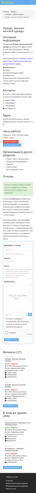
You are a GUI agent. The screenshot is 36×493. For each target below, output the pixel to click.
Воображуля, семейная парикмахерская (14, 450)
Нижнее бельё (12, 167)
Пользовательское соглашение (17, 486)
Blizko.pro (7, 2)
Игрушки (10, 164)
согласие (9, 324)
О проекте (9, 481)
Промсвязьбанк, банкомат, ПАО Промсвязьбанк (17, 424)
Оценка (7, 258)
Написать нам (11, 489)
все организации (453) (12, 467)
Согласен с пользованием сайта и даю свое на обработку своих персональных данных (17, 323)
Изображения (9, 281)
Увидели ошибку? (10, 141)
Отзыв (6, 266)
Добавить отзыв (11, 339)
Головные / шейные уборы (14, 14)
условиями (18, 319)
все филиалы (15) (10, 406)
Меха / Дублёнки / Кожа (15, 169)
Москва (13, 12)
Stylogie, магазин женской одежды (15, 360)
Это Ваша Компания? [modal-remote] (12, 145)
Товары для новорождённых (17, 161)
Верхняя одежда (15, 64)
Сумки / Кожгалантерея (16, 61)
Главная (6, 12)
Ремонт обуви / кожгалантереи (18, 159)
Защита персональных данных (17, 483)
